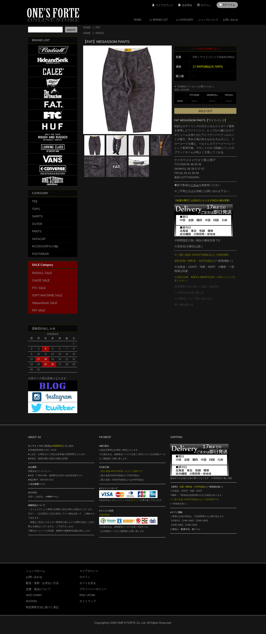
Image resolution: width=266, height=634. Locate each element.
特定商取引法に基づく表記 (42, 607)
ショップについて (208, 19)
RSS (82, 595)
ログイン (206, 5)
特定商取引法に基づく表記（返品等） (197, 286)
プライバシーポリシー (93, 589)
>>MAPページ (51, 496)
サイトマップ (87, 601)
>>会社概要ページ (36, 484)
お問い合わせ (230, 19)
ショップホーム (35, 571)
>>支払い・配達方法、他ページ (185, 529)
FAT (98, 27)
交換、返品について (38, 589)
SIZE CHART (34, 595)
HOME (137, 19)
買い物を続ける (183, 304)
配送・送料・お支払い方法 (42, 583)
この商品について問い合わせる (193, 298)
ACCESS (31, 601)
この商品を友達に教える (189, 292)
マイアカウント (164, 5)
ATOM (91, 595)
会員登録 (187, 5)
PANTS (100, 33)
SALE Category (42, 264)
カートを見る (87, 583)
